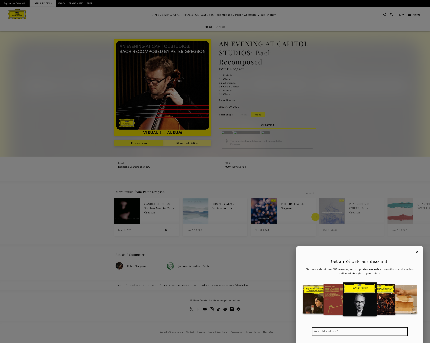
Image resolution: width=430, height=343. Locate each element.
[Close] (417, 252)
